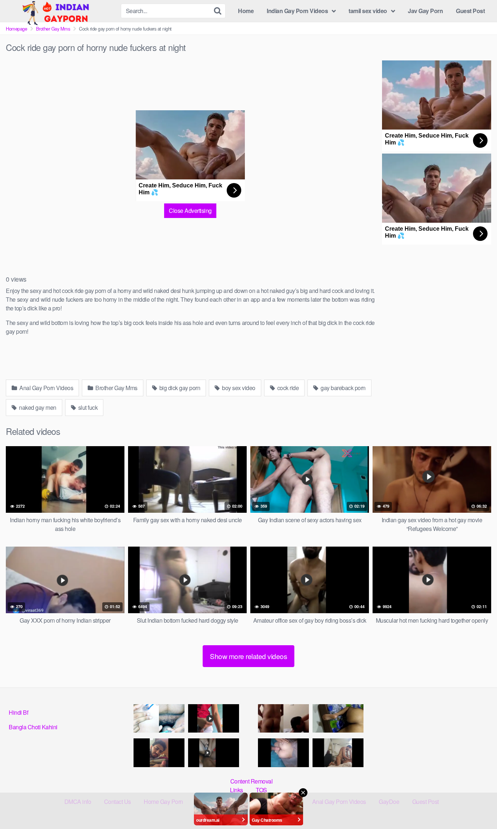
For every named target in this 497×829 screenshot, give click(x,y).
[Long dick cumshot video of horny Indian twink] (213, 718)
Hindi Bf (18, 712)
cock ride (287, 388)
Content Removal (251, 781)
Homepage (16, 28)
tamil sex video (368, 11)
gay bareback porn (342, 388)
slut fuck (87, 407)
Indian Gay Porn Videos (297, 11)
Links (236, 790)
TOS (261, 790)
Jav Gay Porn (425, 11)
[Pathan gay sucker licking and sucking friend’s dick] (159, 752)
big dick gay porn (179, 388)
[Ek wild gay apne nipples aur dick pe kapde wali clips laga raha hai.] (159, 718)
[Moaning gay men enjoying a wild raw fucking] (338, 752)
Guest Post (470, 11)
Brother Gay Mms (53, 28)
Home (246, 11)
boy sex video (238, 388)
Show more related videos (248, 656)
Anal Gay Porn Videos (45, 388)
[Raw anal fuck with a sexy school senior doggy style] (338, 718)
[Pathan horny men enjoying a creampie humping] (283, 752)
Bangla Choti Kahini (33, 727)
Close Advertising (190, 210)
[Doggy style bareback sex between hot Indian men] (213, 752)
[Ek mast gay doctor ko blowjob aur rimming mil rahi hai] (283, 718)
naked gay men (37, 407)
